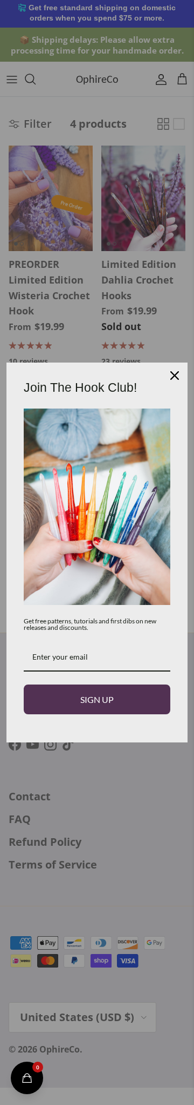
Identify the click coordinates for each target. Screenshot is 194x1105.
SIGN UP (97, 699)
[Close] (175, 376)
